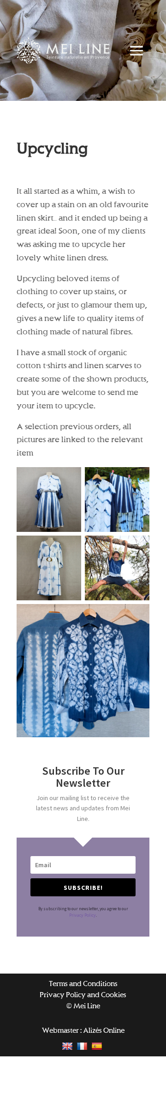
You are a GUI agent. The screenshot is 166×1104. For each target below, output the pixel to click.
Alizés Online (104, 1030)
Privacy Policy (82, 915)
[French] (83, 1046)
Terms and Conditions (83, 983)
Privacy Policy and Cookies (83, 994)
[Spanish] (98, 1046)
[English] (68, 1046)
